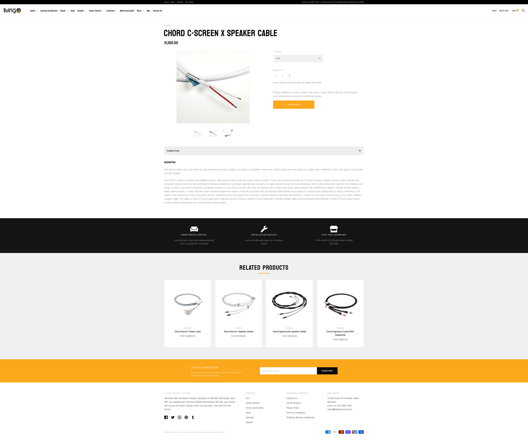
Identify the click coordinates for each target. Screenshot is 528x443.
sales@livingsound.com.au (339, 409)
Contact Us (292, 398)
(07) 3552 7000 (344, 405)
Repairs (249, 422)
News (173, 2)
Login (494, 10)
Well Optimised (219, 432)
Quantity (278, 70)
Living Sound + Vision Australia (181, 432)
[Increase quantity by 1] (290, 75)
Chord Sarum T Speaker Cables (238, 331)
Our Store (189, 2)
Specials (250, 417)
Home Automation (254, 407)
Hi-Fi (248, 398)
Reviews (180, 2)
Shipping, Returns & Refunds (300, 417)
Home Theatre (252, 403)
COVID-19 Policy (294, 403)
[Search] (523, 10)
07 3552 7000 (313, 2)
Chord (168, 25)
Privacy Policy (293, 407)
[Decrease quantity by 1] (275, 75)
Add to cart (293, 104)
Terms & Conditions (296, 412)
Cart (515, 10)
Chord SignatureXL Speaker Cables (289, 331)
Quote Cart (504, 10)
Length (278, 51)
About (166, 2)
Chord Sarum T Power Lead (188, 331)
